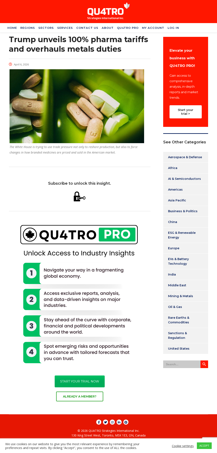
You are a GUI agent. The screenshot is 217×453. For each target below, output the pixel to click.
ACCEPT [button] (204, 445)
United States (178, 348)
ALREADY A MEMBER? (79, 396)
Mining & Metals (180, 296)
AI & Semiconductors (184, 179)
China (172, 222)
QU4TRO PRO (128, 27)
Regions (27, 27)
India (172, 274)
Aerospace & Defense (185, 157)
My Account (153, 27)
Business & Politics (183, 211)
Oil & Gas (175, 307)
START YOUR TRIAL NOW (79, 381)
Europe (173, 248)
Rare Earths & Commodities (178, 320)
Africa (172, 168)
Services (65, 27)
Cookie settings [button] (183, 446)
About (108, 27)
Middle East (177, 285)
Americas (175, 189)
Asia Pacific (177, 200)
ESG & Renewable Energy (182, 235)
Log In (173, 27)
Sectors (46, 27)
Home (12, 27)
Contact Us (87, 27)
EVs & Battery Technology (178, 261)
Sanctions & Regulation (177, 335)
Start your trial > (185, 112)
